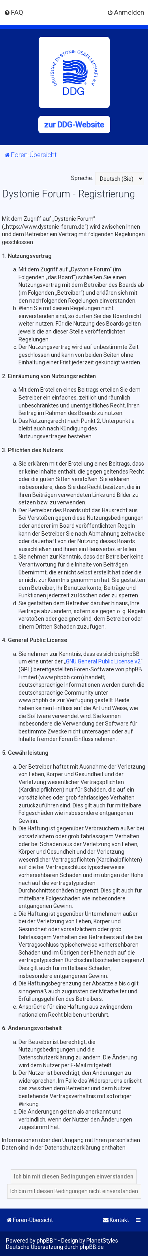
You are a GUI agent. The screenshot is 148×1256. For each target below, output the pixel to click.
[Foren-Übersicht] (74, 72)
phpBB (45, 1240)
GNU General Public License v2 (103, 661)
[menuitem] (13, 12)
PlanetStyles (102, 1240)
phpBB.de (92, 1247)
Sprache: (82, 178)
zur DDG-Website (74, 124)
